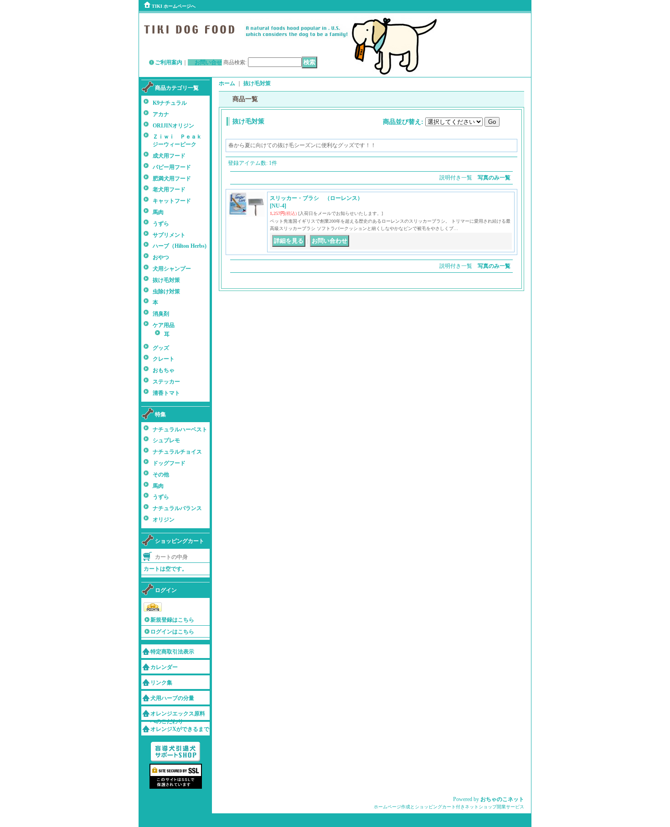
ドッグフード (169, 463)
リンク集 (161, 682)
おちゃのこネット (502, 799)
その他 (161, 474)
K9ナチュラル (170, 103)
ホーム (227, 83)
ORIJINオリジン (173, 126)
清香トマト (166, 393)
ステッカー (166, 381)
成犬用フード (169, 156)
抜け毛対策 (166, 280)
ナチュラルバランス (177, 508)
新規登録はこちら (172, 620)
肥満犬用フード (172, 178)
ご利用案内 (168, 62)
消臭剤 (161, 314)
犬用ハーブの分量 (172, 698)
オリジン (164, 519)
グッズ (161, 348)
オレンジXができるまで (179, 729)
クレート (164, 359)
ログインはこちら (172, 631)
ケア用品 (164, 325)
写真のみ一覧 (494, 177)
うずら (161, 223)
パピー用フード (172, 167)
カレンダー (164, 667)
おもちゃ (164, 370)
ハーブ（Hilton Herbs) (179, 246)
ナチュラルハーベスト (180, 429)
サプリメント (169, 235)
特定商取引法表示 (172, 651)
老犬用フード (169, 189)
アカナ (161, 114)
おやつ (161, 257)
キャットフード (172, 201)
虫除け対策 (166, 291)
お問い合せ (208, 62)
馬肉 (158, 212)
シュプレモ (166, 440)
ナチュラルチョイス (177, 452)
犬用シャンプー (172, 268)
